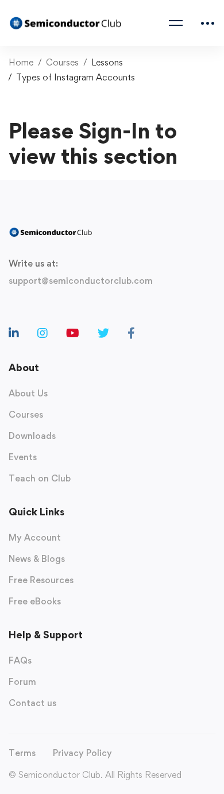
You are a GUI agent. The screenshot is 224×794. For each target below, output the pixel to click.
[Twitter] (103, 333)
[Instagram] (42, 333)
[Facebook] (131, 333)
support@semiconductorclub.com (81, 280)
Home (21, 62)
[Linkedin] (13, 333)
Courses (62, 62)
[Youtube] (73, 333)
